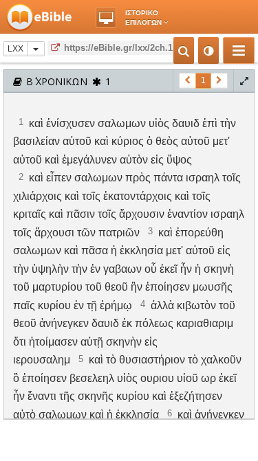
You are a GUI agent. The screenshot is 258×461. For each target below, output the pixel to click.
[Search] (183, 50)
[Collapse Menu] (239, 50)
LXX (15, 49)
